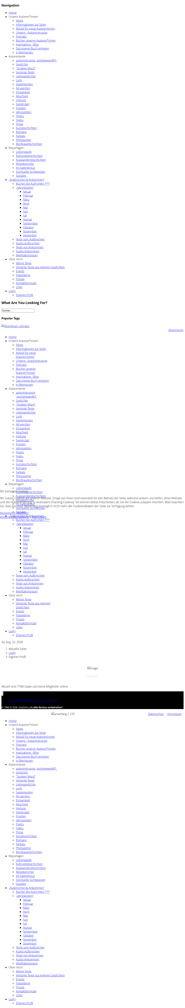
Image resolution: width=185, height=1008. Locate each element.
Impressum (39, 517)
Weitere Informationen (14, 517)
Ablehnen (22, 513)
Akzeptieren (8, 513)
